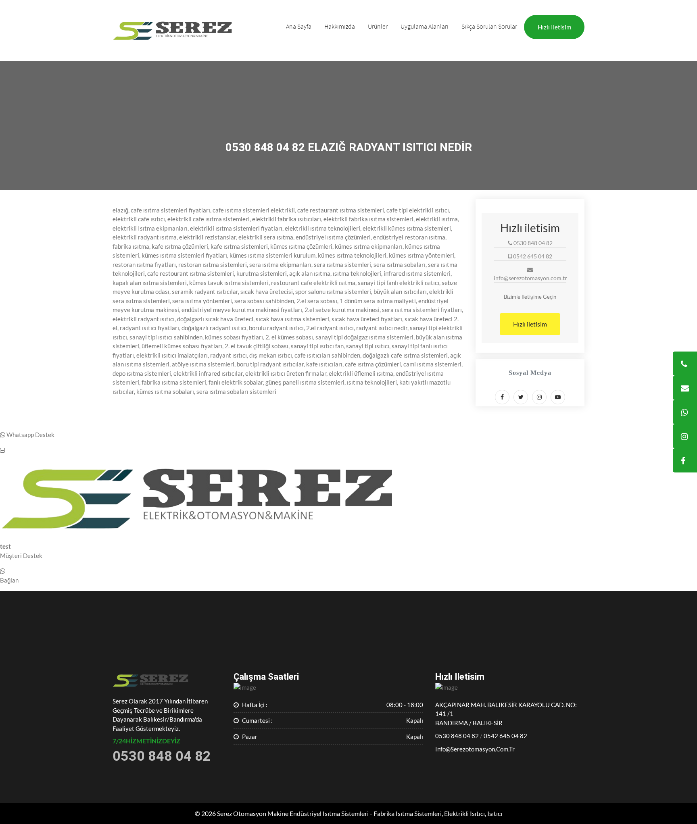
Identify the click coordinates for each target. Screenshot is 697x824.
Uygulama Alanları (425, 26)
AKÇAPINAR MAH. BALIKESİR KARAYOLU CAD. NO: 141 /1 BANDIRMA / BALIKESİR (506, 713)
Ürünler (378, 26)
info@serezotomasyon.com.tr (475, 749)
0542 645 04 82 (505, 735)
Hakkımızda (339, 26)
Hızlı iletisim (554, 27)
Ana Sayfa (298, 26)
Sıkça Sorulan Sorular (489, 26)
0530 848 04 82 (457, 735)
